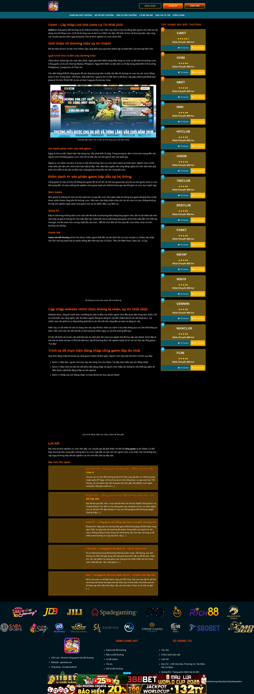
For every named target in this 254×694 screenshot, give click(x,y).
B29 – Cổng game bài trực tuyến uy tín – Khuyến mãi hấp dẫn (120, 574)
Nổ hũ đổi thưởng (104, 15)
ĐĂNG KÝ (173, 6)
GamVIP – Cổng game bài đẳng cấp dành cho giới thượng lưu (121, 522)
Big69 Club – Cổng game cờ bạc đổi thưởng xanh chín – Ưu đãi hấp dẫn (120, 497)
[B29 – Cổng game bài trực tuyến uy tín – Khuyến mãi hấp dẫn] (66, 583)
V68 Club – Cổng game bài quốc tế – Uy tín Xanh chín (116, 548)
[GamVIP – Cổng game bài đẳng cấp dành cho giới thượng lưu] (66, 530)
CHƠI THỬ (194, 6)
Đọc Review (199, 48)
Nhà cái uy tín (162, 15)
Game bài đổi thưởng (80, 15)
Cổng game (179, 15)
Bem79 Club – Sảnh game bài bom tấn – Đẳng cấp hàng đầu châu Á (120, 471)
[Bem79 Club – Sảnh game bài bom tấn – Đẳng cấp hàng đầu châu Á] (66, 477)
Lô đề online (146, 15)
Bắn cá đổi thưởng (126, 15)
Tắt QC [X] (127, 673)
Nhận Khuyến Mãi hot (183, 42)
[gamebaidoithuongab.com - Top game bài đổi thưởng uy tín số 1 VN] (61, 6)
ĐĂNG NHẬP (150, 6)
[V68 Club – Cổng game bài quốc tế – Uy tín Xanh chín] (66, 557)
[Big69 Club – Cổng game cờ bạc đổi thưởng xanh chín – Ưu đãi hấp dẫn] (66, 504)
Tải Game (184, 48)
